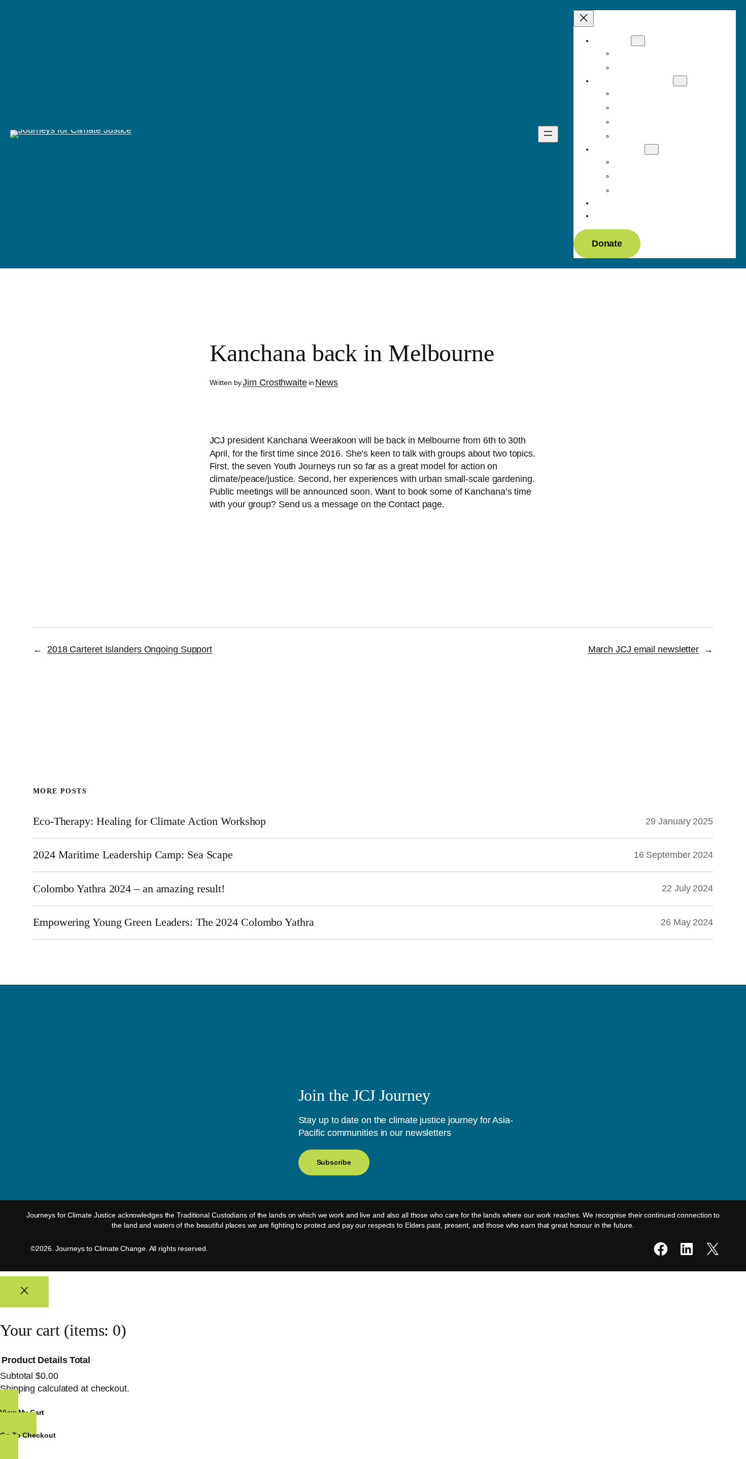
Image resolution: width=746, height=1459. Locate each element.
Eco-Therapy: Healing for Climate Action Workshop (149, 821)
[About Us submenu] (638, 41)
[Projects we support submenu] (680, 81)
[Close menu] (583, 18)
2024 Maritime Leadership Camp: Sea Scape (133, 855)
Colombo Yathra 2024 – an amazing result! (129, 889)
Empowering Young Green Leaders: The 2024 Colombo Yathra (173, 922)
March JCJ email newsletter (643, 649)
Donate (607, 243)
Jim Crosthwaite (275, 382)
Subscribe (334, 1162)
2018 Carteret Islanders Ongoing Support (129, 649)
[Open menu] (548, 134)
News (326, 382)
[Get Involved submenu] (652, 149)
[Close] (24, 1292)
